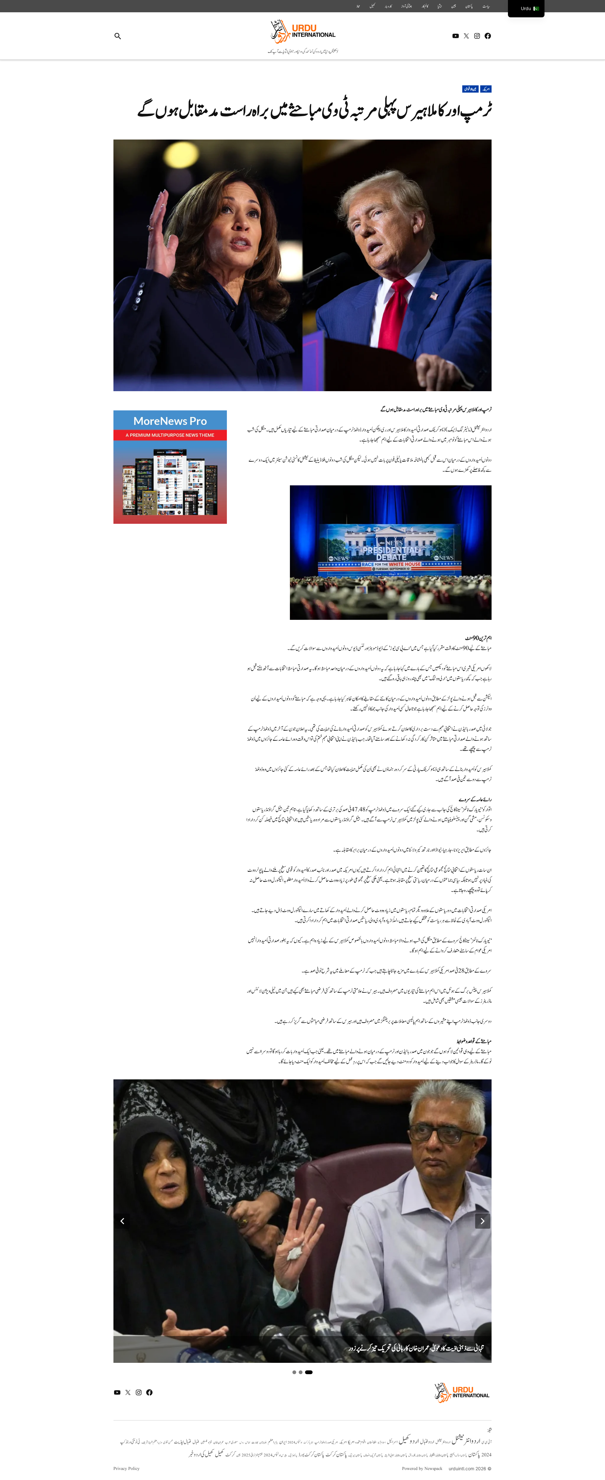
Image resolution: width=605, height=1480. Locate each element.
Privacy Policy (126, 1469)
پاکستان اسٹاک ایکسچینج (458, 1455)
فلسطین (204, 1442)
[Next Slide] (482, 1221)
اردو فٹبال (427, 1442)
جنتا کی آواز (406, 6)
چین (453, 6)
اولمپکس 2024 (295, 1442)
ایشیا (440, 6)
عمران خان (218, 1442)
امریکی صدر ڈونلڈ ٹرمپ (326, 1442)
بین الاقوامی (470, 89)
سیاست (486, 6)
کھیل (372, 6)
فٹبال (196, 1442)
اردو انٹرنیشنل (466, 1441)
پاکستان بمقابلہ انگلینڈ (438, 1455)
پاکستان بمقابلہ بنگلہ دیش (418, 1455)
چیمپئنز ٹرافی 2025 (252, 1455)
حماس (247, 1442)
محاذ (358, 6)
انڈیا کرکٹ (308, 1442)
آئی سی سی (486, 1442)
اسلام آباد (381, 1442)
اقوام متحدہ (360, 1442)
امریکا (351, 1442)
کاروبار (388, 6)
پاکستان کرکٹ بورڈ (311, 1455)
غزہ (210, 1442)
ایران (282, 1442)
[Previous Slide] (122, 1221)
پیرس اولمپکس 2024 (275, 1455)
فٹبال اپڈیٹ (182, 1442)
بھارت (254, 1442)
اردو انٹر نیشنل (442, 1442)
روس (241, 1442)
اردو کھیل (409, 1441)
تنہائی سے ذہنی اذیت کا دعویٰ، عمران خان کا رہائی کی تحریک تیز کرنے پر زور (416, 1348)
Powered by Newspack (422, 1469)
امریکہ (485, 89)
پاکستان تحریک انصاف (373, 1455)
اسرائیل (392, 1442)
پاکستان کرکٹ (336, 1454)
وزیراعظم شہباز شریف (151, 1442)
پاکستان (469, 6)
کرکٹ (230, 1454)
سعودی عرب (231, 1442)
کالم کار (425, 6)
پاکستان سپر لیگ (355, 1455)
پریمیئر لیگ (292, 1455)
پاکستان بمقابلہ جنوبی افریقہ (395, 1455)
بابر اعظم (273, 1442)
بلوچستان (263, 1442)
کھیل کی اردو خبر (201, 1454)
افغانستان (371, 1442)
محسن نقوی (168, 1442)
